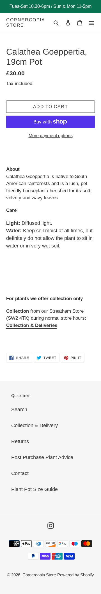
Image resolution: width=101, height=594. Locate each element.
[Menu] (91, 22)
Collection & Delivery (34, 425)
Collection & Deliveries (31, 325)
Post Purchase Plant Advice (42, 457)
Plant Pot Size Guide (34, 489)
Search (19, 409)
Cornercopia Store (25, 22)
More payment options (51, 135)
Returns (20, 441)
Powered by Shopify (75, 574)
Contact (20, 473)
